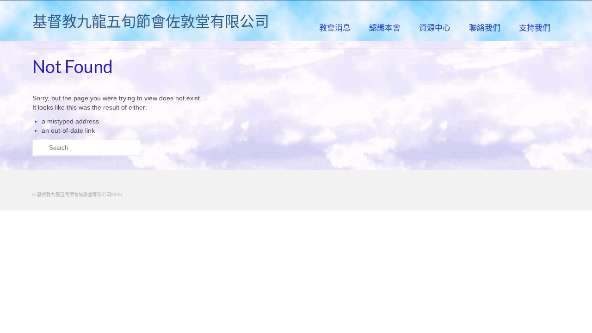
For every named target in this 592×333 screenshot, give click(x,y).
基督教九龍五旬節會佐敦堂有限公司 (150, 21)
